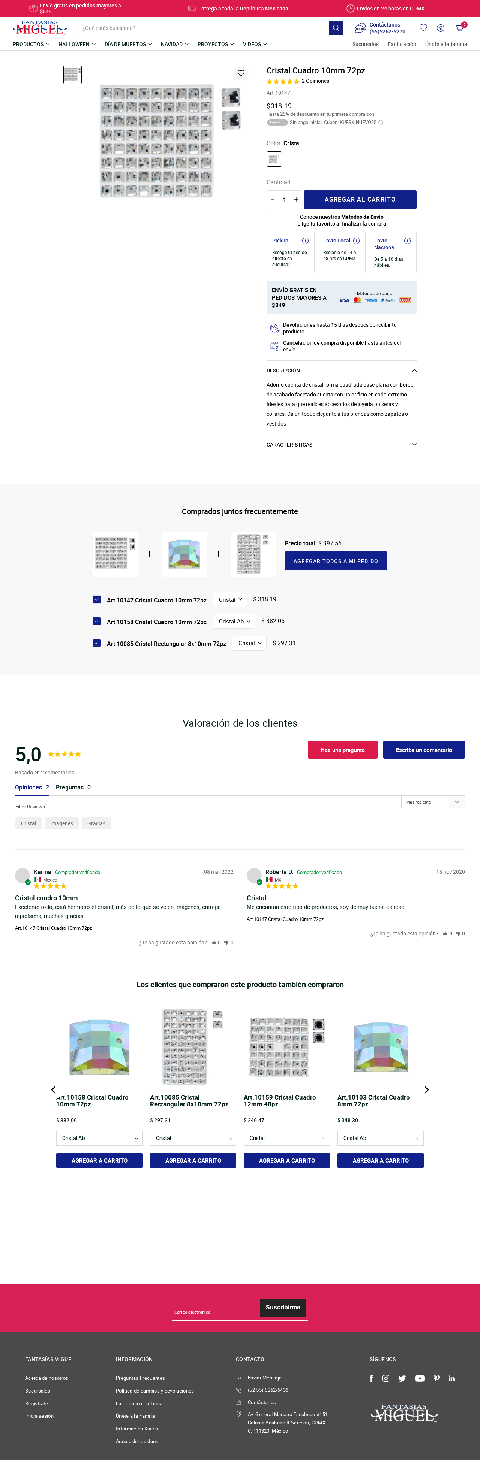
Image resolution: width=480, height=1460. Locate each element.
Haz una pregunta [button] (343, 749)
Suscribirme (283, 1307)
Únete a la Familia (136, 1415)
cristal (28, 823)
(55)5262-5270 (387, 31)
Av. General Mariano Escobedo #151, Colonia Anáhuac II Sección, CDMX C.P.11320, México (288, 1422)
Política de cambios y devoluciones (155, 1390)
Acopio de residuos (137, 1441)
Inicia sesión (39, 1415)
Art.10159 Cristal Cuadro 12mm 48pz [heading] (280, 1101)
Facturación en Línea (139, 1403)
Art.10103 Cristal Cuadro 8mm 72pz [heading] (374, 1101)
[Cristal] (274, 159)
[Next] (426, 1090)
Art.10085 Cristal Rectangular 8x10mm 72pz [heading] (189, 1101)
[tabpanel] (170, 145)
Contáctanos (262, 1402)
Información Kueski (138, 1428)
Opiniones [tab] (28, 787)
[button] (216, 942)
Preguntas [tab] (70, 787)
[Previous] (54, 1090)
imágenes (61, 823)
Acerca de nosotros (47, 1378)
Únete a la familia (446, 44)
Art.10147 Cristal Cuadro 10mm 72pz (53, 928)
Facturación (402, 44)
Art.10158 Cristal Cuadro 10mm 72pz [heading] (92, 1101)
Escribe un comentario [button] (424, 749)
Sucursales (365, 44)
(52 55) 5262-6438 (268, 1390)
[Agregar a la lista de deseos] (241, 73)
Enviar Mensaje (265, 1377)
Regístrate (36, 1403)
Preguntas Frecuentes (140, 1378)
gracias (96, 823)
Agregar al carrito (360, 199)
